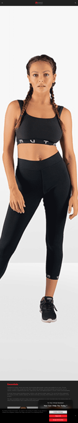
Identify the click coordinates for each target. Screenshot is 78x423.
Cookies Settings (58, 412)
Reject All (58, 416)
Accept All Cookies (58, 420)
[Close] (75, 415)
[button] (2, 3)
